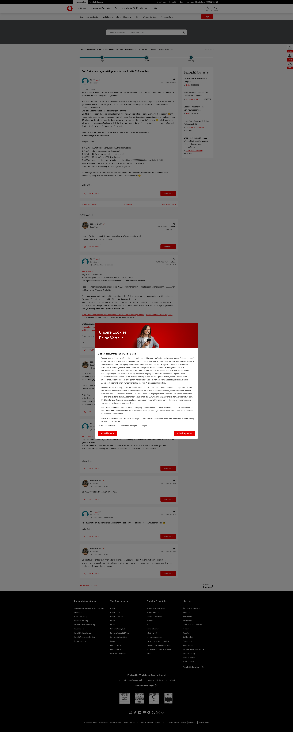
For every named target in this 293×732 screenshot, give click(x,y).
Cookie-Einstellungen (128, 425)
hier (137, 364)
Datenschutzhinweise (106, 425)
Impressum (146, 425)
